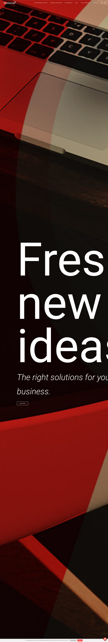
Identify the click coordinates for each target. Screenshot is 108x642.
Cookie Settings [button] (73, 640)
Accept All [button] (80, 640)
